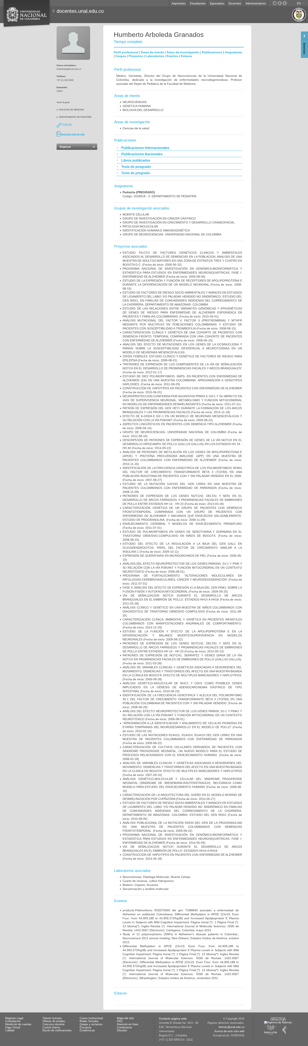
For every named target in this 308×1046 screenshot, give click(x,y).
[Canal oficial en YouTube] (285, 3)
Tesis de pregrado (135, 173)
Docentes (235, 3)
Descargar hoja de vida (73, 134)
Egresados (217, 3)
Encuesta (85, 1027)
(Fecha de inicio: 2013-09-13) (182, 647)
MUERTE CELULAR (136, 214)
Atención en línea (127, 1024)
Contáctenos (124, 1027)
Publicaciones (212, 52)
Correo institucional (91, 1018)
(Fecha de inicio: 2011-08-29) (182, 380)
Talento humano (52, 1018)
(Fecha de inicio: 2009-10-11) (182, 547)
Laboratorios (155, 56)
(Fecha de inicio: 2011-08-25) (182, 611)
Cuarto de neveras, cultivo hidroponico (148, 881)
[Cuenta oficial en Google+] (290, 3)
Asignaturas (233, 52)
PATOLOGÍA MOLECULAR (140, 226)
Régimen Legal (14, 1018)
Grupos (120, 56)
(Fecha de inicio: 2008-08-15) (182, 284)
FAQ (119, 1021)
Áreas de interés (152, 52)
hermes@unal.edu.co (231, 1027)
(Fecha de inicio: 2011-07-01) (182, 579)
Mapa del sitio (125, 1018)
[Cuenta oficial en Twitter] (275, 3)
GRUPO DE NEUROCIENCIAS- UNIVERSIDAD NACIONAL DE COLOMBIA (172, 234)
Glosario (122, 1030)
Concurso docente (54, 1024)
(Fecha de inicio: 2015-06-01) (182, 312)
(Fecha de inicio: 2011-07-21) (182, 400)
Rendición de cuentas (18, 1024)
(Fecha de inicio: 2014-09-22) (182, 444)
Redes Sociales (89, 1021)
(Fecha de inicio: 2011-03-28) (182, 599)
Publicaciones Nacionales (142, 154)
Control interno (51, 1027)
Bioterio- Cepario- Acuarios (140, 885)
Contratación (13, 1021)
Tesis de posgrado (136, 166)
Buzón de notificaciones (57, 1030)
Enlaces (186, 56)
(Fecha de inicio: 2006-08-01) (182, 567)
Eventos (172, 56)
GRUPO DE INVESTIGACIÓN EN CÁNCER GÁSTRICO (159, 218)
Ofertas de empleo (54, 1021)
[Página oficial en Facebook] (280, 3)
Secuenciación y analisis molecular (146, 889)
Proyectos (136, 56)
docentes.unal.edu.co (80, 11)
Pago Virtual (12, 1027)
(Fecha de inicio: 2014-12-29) (182, 623)
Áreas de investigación (183, 52)
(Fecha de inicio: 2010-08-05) (182, 810)
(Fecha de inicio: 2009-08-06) (182, 272)
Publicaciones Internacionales (145, 148)
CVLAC (67, 124)
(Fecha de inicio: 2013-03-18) (182, 499)
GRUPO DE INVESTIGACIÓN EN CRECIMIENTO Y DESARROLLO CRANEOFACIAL (179, 222)
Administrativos (256, 3)
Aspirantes (179, 3)
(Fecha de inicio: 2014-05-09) (182, 838)
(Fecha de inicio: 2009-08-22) (182, 635)
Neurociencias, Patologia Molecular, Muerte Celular (156, 877)
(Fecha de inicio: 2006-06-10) (182, 336)
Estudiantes (198, 3)
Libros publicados (135, 160)
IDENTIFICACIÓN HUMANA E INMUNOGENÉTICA (156, 230)
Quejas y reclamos (91, 1024)
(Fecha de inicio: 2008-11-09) (182, 488)
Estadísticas (87, 1030)
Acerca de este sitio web (229, 1031)
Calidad (9, 1030)
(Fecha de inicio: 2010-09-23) (182, 687)
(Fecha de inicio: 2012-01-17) (182, 368)
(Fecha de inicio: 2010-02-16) (182, 727)
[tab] (179, 148)
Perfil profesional (126, 52)
